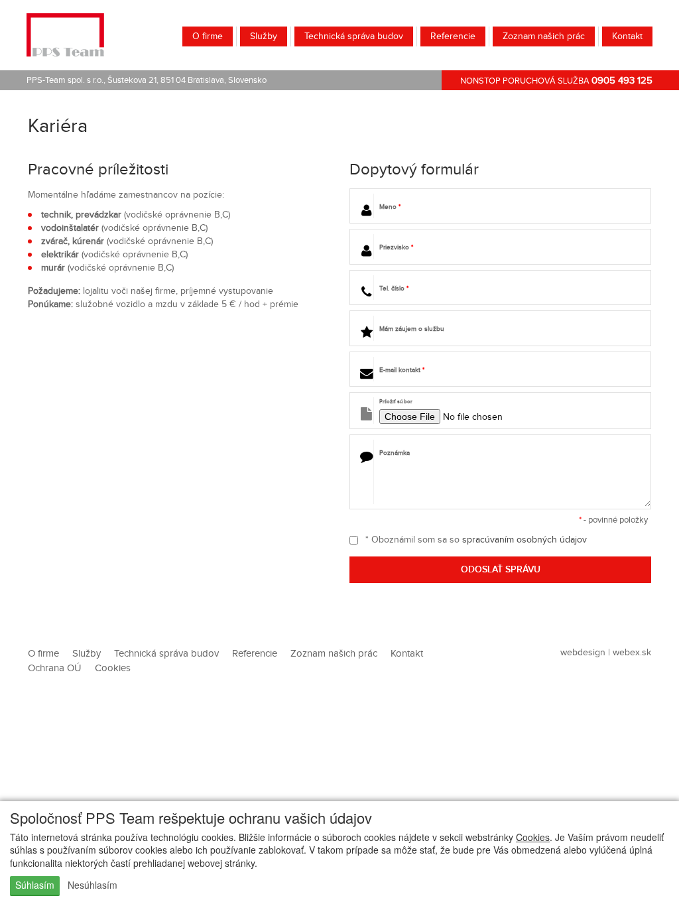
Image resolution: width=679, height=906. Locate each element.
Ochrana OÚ (55, 668)
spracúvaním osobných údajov (524, 540)
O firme (207, 36)
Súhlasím (34, 884)
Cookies (533, 837)
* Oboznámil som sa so (475, 540)
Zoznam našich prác (544, 36)
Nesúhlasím (92, 884)
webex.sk (632, 652)
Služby (263, 36)
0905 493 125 (621, 80)
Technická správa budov (353, 36)
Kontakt (627, 36)
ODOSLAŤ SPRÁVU (500, 569)
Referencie (452, 36)
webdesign (582, 652)
